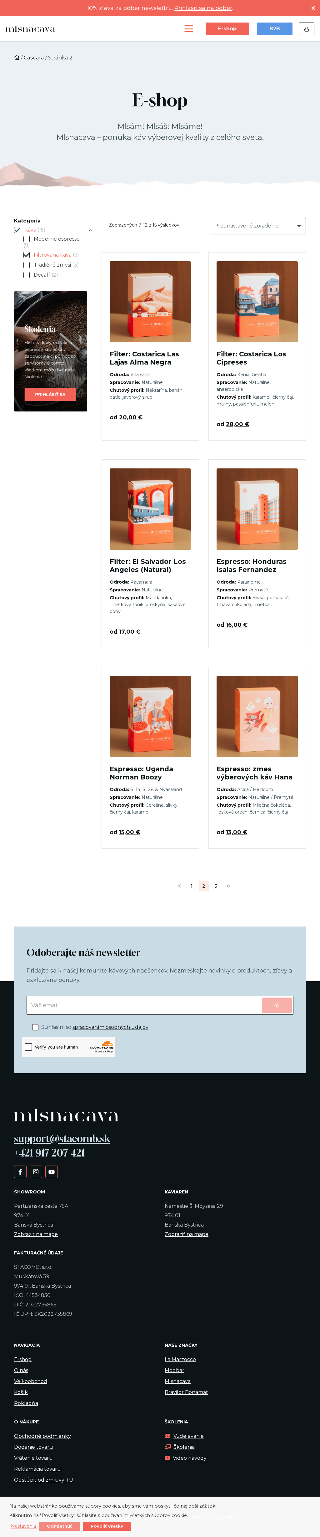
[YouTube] (51, 1171)
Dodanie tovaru (33, 1447)
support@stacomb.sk (62, 1138)
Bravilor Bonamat (186, 1392)
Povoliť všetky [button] (107, 1526)
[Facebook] (20, 1171)
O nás (21, 1370)
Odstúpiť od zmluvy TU (43, 1480)
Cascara (34, 57)
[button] (189, 28)
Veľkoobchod (30, 1381)
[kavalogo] (30, 29)
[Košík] (306, 29)
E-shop (23, 1359)
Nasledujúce (228, 886)
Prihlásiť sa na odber (203, 8)
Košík (21, 1392)
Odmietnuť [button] (59, 1526)
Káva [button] (35, 230)
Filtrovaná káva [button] (56, 255)
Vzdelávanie (188, 1436)
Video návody (190, 1458)
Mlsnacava (178, 1381)
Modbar (174, 1370)
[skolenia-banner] (50, 351)
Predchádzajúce (179, 886)
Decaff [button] (46, 275)
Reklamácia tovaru (37, 1469)
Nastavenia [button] (23, 1526)
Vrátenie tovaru (33, 1458)
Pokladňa (26, 1403)
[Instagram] (36, 1171)
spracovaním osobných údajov (110, 1027)
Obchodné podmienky (42, 1436)
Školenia (184, 1447)
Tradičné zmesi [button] (56, 265)
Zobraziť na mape (36, 1234)
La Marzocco (180, 1359)
